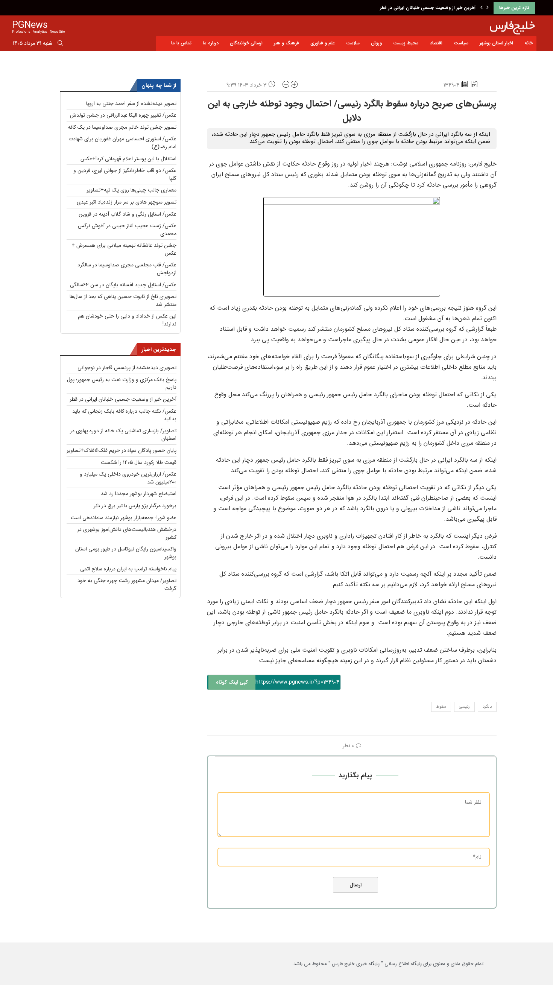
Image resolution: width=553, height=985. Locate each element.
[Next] (488, 8)
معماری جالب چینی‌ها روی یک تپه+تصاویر (131, 190)
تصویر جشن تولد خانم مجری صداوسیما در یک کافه (122, 127)
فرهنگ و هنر (286, 43)
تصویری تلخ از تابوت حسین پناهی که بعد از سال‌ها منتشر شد (123, 300)
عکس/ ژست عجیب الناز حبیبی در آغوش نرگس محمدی (127, 230)
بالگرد (487, 707)
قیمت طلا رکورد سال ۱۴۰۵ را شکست (138, 462)
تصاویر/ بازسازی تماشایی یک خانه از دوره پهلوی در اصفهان (123, 435)
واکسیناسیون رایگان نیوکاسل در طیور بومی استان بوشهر (125, 553)
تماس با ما (181, 43)
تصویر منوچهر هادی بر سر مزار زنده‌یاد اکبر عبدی (126, 202)
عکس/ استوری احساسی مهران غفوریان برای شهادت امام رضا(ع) (122, 143)
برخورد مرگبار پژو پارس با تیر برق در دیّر (135, 506)
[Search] (60, 44)
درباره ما (211, 43)
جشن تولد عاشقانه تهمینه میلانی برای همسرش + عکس (123, 249)
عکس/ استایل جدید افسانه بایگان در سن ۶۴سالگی (123, 285)
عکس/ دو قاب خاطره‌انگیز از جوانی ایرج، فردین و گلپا (124, 174)
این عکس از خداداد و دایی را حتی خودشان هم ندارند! (127, 320)
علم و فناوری (322, 43)
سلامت (353, 43)
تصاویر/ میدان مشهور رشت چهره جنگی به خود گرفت (126, 584)
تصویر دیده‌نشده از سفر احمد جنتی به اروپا (131, 103)
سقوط (441, 707)
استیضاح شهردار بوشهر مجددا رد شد (138, 493)
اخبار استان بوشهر (496, 43)
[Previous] (482, 8)
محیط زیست (406, 43)
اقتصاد (436, 43)
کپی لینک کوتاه (232, 682)
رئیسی (464, 707)
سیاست (461, 43)
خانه (528, 43)
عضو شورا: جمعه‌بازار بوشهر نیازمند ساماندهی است (123, 518)
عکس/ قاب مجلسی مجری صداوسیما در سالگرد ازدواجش (126, 269)
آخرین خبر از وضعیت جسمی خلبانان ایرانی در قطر (428, 7)
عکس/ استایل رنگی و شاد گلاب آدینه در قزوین (127, 214)
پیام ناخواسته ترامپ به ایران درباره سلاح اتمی (128, 569)
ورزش (376, 43)
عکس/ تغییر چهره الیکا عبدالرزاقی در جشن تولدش (123, 115)
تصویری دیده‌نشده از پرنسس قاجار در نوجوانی (126, 367)
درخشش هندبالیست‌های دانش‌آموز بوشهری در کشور (126, 533)
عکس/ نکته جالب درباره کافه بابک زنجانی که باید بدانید (124, 415)
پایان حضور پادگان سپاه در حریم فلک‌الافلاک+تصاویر (121, 450)
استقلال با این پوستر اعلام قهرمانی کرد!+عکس (128, 159)
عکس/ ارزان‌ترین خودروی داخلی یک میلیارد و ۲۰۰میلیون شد (128, 478)
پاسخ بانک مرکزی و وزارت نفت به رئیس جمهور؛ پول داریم (121, 383)
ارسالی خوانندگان (246, 43)
